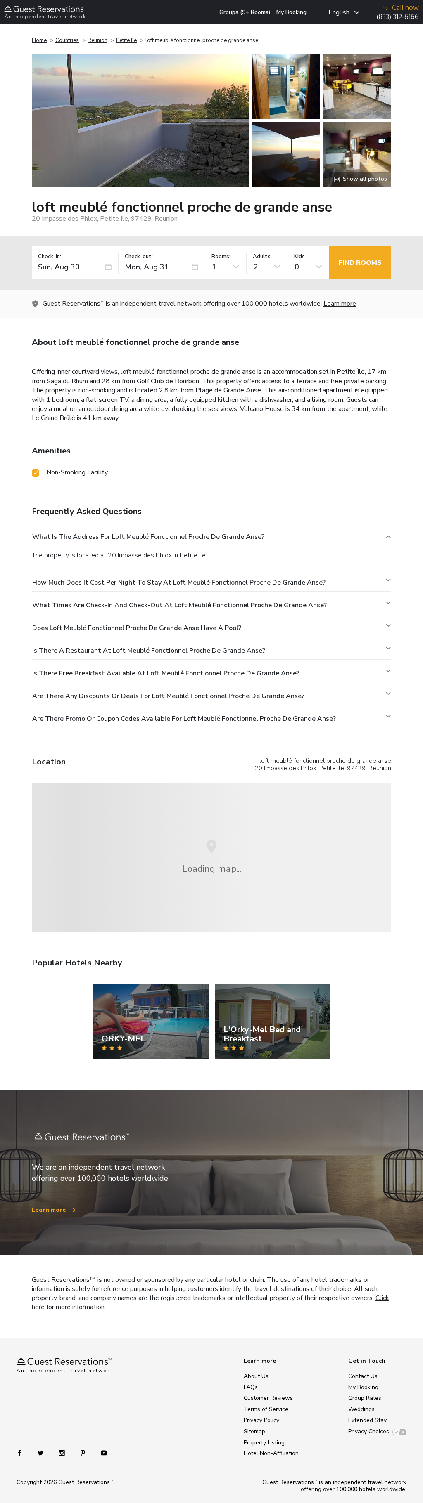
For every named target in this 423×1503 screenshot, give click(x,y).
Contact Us (363, 1376)
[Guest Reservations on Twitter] (41, 1452)
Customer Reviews (268, 1398)
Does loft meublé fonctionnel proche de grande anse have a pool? (136, 627)
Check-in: (49, 256)
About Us (256, 1376)
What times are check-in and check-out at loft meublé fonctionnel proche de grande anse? (179, 605)
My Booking (291, 12)
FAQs (251, 1387)
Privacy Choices (368, 1431)
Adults (262, 256)
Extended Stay (367, 1420)
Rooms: (221, 256)
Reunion (97, 40)
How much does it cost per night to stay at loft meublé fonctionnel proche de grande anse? (179, 582)
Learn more (339, 303)
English (338, 12)
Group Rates (364, 1398)
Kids (299, 256)
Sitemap (254, 1431)
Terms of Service (266, 1409)
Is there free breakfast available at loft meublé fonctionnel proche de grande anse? (165, 673)
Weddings (361, 1409)
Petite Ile (126, 40)
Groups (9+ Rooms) (245, 12)
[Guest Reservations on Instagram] (62, 1452)
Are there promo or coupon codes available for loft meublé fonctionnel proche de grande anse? (184, 718)
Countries (67, 40)
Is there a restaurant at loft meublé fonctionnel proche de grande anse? (148, 650)
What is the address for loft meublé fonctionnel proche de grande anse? (148, 536)
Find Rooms (360, 262)
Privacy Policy (261, 1420)
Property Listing (264, 1442)
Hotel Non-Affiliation (271, 1453)
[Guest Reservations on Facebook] (24, 1452)
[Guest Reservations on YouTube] (100, 1452)
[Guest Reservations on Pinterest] (83, 1452)
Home (39, 40)
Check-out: (139, 256)
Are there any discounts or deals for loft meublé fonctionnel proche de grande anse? (168, 696)
